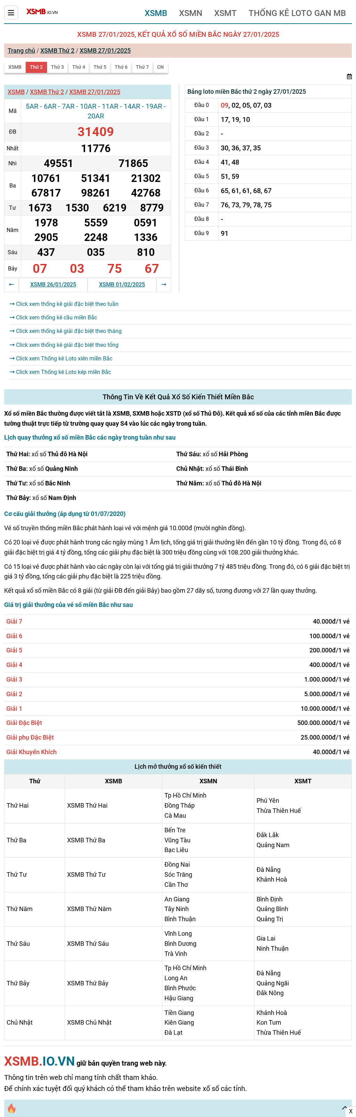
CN (160, 67)
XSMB (156, 13)
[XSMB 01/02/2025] (163, 284)
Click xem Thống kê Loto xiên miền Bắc (63, 358)
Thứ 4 (78, 67)
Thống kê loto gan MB (297, 13)
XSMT (225, 13)
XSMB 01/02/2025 (122, 284)
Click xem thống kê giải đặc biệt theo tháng (68, 331)
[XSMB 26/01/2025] (11, 284)
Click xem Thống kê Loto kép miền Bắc (63, 372)
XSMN (190, 13)
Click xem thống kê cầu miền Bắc (56, 317)
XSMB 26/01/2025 (53, 284)
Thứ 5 (100, 67)
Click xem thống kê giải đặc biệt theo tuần (67, 304)
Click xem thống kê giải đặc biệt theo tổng (67, 345)
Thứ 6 (121, 67)
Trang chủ (21, 50)
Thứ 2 (36, 67)
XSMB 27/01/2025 (105, 50)
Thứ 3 (57, 67)
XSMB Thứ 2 (57, 50)
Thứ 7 (142, 67)
